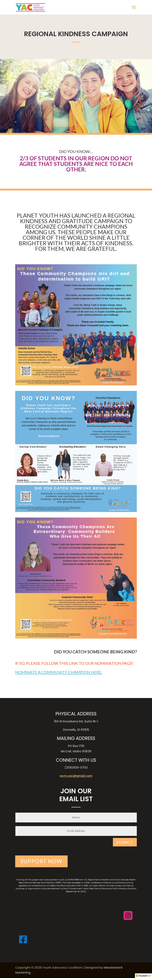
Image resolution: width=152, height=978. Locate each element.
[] (128, 922)
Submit (125, 842)
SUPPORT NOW (41, 861)
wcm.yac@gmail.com (76, 776)
